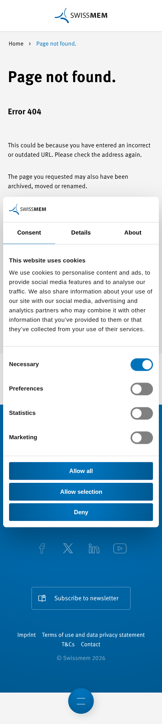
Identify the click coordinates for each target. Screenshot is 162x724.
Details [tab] (81, 232)
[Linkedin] (94, 549)
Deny (81, 512)
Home (17, 44)
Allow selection (81, 491)
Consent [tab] (29, 232)
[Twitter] (68, 549)
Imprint (26, 635)
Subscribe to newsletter (86, 599)
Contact (90, 645)
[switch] (142, 389)
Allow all (81, 470)
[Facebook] (42, 549)
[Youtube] (120, 549)
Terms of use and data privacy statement (93, 635)
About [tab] (133, 232)
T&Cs (68, 645)
